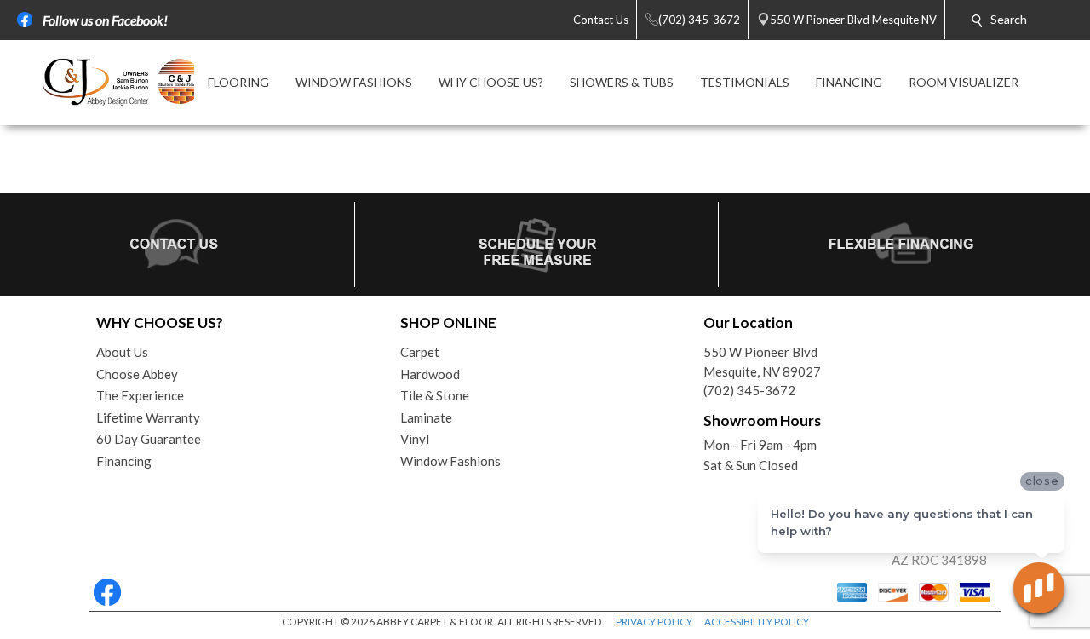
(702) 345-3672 (749, 390)
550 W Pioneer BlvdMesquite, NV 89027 (762, 361)
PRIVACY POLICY (654, 621)
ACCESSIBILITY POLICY (756, 621)
